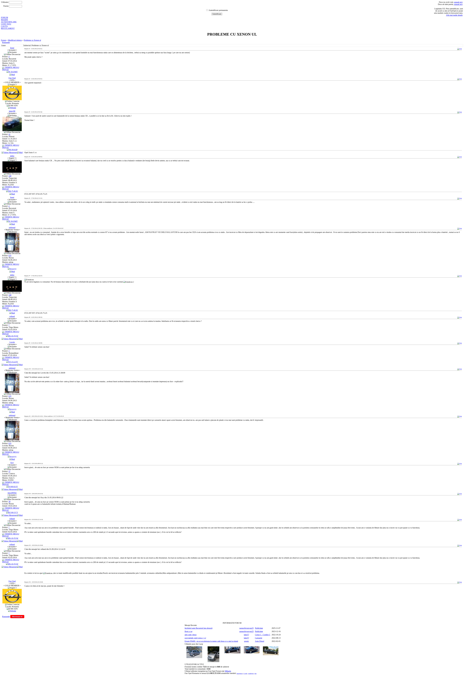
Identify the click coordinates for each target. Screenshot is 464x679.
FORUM (4, 17)
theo (255, 673)
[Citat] (459, 48)
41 (9, 134)
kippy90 (12, 111)
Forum (3, 40)
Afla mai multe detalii (454, 15)
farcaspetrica (240, 673)
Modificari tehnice (15, 40)
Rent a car (188, 631)
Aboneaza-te (17, 617)
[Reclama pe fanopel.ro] (12, 99)
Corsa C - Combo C (262, 635)
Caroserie (258, 638)
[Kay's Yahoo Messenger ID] (9, 489)
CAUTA (4, 26)
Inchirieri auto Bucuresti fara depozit (198, 628)
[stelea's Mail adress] (12, 194)
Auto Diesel (259, 641)
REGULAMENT (8, 28)
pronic (246, 641)
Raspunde (6, 42)
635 (9, 256)
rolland (12, 316)
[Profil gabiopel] (12, 252)
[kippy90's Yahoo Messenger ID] (9, 152)
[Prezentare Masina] (12, 72)
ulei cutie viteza (190, 635)
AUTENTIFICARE (9, 22)
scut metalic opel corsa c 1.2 (195, 638)
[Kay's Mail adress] (20, 489)
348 (9, 176)
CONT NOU (6, 24)
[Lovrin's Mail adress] (20, 365)
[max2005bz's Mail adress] (20, 515)
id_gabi (245, 673)
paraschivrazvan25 (246, 628)
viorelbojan (251, 673)
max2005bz (12, 493)
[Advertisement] (68, 93)
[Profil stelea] (12, 172)
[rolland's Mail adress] (20, 339)
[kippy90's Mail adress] (20, 152)
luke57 (246, 635)
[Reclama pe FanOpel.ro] (12, 108)
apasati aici (458, 2)
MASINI (4, 20)
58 (9, 501)
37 (9, 471)
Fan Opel (12, 78)
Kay (12, 463)
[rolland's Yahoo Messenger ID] (9, 339)
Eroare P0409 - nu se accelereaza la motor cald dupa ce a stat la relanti (211, 641)
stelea (12, 156)
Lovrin (12, 342)
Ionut (12, 48)
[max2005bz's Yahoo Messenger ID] (9, 515)
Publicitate (259, 628)
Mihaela (228, 671)
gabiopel (12, 227)
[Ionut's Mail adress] (12, 75)
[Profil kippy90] (12, 130)
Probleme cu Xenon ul (32, 40)
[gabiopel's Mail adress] (12, 271)
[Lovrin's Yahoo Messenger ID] (9, 365)
